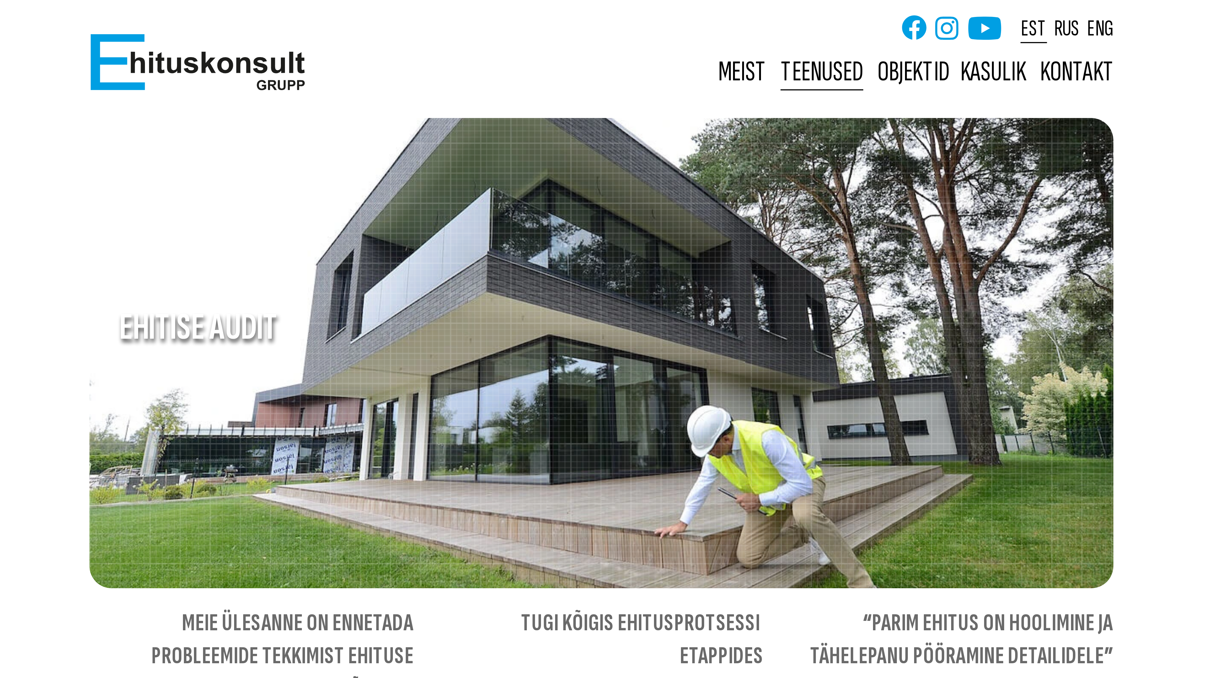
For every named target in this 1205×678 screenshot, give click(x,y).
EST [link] (1034, 28)
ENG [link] (1100, 28)
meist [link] (742, 72)
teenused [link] (822, 72)
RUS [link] (1067, 28)
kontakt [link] (1077, 72)
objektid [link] (913, 72)
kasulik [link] (993, 72)
